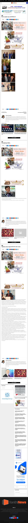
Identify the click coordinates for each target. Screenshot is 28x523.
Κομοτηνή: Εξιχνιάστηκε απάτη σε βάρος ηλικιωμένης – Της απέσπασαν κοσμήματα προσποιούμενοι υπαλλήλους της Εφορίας (20, 418)
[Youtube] (15, 518)
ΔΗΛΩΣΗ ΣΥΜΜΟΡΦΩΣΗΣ (13, 0)
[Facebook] (10, 518)
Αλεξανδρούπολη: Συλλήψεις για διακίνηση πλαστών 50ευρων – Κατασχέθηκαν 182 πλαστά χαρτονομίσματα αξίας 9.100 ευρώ (20, 414)
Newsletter (17, 0)
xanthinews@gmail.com (15, 513)
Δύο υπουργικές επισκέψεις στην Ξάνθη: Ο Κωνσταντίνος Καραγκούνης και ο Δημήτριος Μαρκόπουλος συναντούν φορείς (20, 432)
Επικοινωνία (9, 0)
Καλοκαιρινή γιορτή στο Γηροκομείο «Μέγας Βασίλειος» (19, 238)
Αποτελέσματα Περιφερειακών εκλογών (22, 113)
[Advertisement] (14, 99)
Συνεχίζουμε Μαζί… (4, 112)
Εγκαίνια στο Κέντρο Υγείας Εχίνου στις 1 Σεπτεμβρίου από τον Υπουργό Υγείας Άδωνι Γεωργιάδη (20, 429)
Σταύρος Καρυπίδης (8, 115)
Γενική (2, 15)
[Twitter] (12, 518)
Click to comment (14, 242)
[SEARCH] (12, 388)
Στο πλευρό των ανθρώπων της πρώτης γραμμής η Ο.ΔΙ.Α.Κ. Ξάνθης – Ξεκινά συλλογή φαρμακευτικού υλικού (7, 134)
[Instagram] (14, 518)
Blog (9, 522)
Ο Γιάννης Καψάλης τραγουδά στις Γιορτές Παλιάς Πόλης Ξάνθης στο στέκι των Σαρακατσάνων (20, 422)
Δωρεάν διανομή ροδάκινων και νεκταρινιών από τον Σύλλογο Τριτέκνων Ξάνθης (7, 238)
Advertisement (14, 522)
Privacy (11, 522)
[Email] (17, 518)
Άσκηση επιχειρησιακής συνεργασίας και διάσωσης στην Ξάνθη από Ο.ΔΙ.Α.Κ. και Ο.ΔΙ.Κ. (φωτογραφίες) (20, 133)
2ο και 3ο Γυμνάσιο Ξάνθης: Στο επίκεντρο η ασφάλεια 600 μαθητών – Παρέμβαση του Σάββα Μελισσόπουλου (7, 379)
